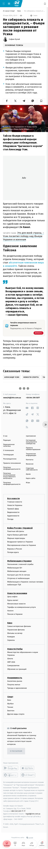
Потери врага (13, 552)
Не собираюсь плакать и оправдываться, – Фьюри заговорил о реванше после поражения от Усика (34, 11)
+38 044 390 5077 (33, 398)
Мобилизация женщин (16, 571)
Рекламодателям (9, 459)
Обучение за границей (16, 669)
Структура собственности (32, 469)
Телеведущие (8, 455)
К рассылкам (16, 751)
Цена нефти (12, 597)
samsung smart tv (28, 775)
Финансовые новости (16, 604)
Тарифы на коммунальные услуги (21, 607)
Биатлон (10, 711)
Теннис (10, 707)
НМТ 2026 (11, 662)
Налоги (10, 611)
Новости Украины (14, 505)
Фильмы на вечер (14, 633)
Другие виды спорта (15, 714)
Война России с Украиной (20, 528)
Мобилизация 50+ (14, 568)
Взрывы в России (14, 549)
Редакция (7, 440)
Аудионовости (13, 516)
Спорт (10, 697)
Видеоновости (13, 512)
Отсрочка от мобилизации (18, 578)
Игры (28, 482)
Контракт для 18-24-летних (18, 575)
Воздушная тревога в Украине (20, 542)
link (27, 408)
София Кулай (14, 39)
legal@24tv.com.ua (33, 814)
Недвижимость (14, 678)
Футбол (10, 704)
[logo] (17, 3)
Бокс (19, 11)
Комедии (11, 637)
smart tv (10, 775)
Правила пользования (12, 463)
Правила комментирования (33, 448)
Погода (10, 519)
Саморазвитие (13, 666)
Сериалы (11, 640)
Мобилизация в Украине (19, 561)
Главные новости (14, 502)
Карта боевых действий (17, 535)
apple (28, 768)
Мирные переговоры (16, 538)
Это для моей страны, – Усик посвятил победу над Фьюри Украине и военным (23, 236)
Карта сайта (30, 478)
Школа (10, 658)
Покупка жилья (13, 685)
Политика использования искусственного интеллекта (9, 476)
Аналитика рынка (14, 681)
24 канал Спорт (9, 11)
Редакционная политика (8, 445)
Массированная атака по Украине (21, 545)
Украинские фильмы (16, 630)
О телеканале (8, 450)
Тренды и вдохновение (17, 688)
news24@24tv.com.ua (12, 398)
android (10, 768)
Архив (28, 474)
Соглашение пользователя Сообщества (31, 441)
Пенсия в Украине (15, 614)
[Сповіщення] (45, 3)
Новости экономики (17, 593)
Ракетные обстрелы (15, 531)
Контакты (29, 460)
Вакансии (29, 464)
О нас (5, 436)
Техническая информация (31, 454)
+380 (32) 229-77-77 (17, 811)
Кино (9, 623)
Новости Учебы (15, 649)
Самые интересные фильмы (19, 626)
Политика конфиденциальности (11, 468)
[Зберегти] (41, 101)
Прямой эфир (13, 509)
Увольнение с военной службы (20, 564)
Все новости (13, 498)
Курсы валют (12, 600)
